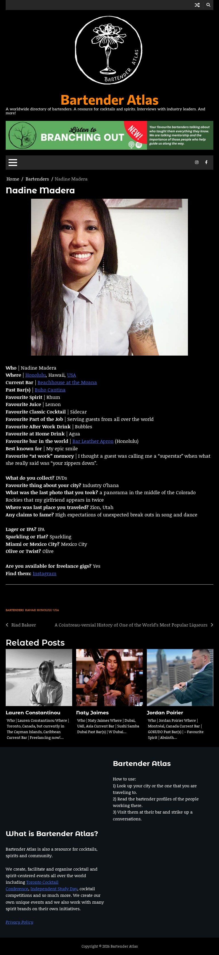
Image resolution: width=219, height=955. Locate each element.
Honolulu (35, 374)
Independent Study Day (54, 888)
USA (71, 374)
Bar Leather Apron (92, 440)
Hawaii (30, 610)
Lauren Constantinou (33, 712)
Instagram (44, 573)
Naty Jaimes (92, 712)
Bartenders (15, 610)
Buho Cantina (50, 389)
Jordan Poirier (165, 712)
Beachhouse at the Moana (67, 382)
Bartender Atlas (109, 99)
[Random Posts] (197, 5)
